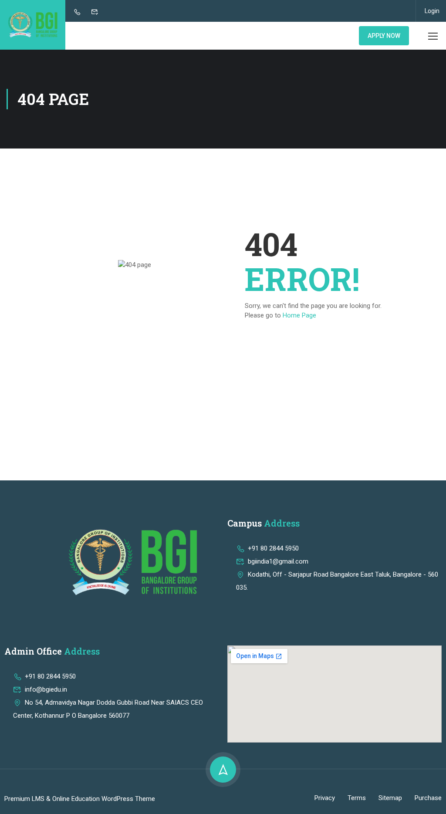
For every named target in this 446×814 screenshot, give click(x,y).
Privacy (324, 798)
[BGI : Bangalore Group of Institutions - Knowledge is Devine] (32, 25)
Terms (357, 798)
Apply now (384, 35)
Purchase (428, 798)
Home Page (299, 315)
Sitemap (390, 798)
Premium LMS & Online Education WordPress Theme (79, 799)
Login (432, 10)
